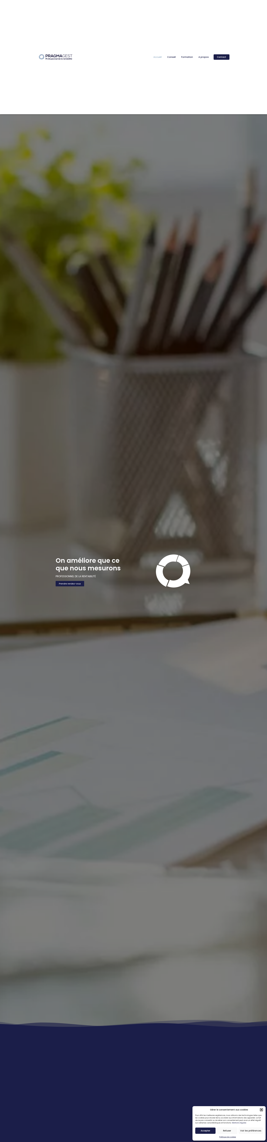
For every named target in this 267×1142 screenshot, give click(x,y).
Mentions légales (239, 1123)
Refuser (227, 1130)
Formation (187, 57)
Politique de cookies (227, 1137)
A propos (203, 57)
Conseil (171, 57)
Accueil (157, 57)
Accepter (205, 1130)
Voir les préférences (250, 1130)
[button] (261, 1109)
